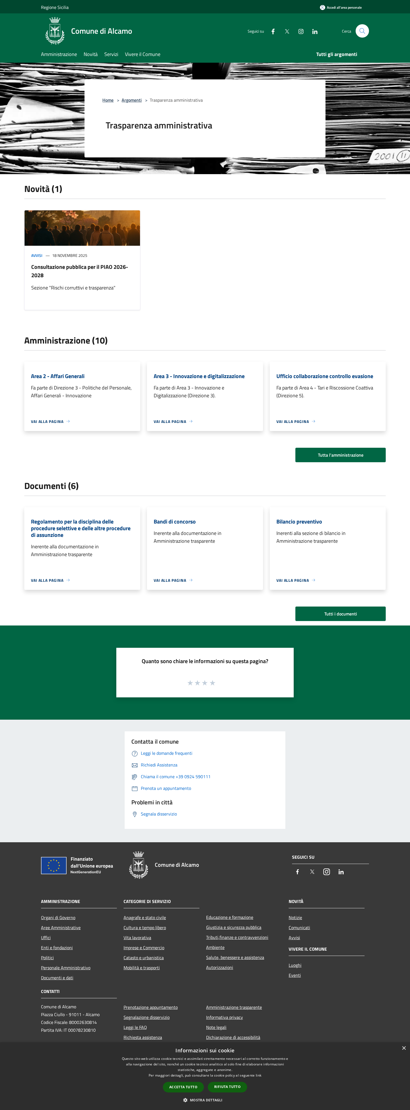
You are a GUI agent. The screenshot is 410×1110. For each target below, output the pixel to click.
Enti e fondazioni (57, 947)
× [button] (404, 1048)
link (258, 1075)
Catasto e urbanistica (144, 957)
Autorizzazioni (219, 967)
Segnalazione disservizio (147, 1017)
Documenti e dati (57, 977)
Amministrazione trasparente (234, 1007)
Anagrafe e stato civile (145, 917)
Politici (47, 957)
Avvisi (36, 255)
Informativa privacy (224, 1017)
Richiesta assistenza (143, 1037)
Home (108, 100)
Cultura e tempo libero (145, 927)
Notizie (295, 917)
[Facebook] (270, 31)
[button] (204, 1100)
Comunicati (299, 927)
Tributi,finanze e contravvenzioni (237, 937)
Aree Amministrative (61, 927)
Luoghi (295, 965)
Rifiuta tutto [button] (227, 1086)
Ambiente (215, 947)
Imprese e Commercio (144, 947)
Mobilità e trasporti (142, 967)
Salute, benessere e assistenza (235, 957)
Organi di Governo (58, 917)
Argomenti (132, 100)
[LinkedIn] (312, 31)
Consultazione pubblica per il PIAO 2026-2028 (79, 270)
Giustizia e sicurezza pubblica (233, 927)
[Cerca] (362, 31)
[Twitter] (284, 31)
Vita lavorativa (137, 937)
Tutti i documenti (340, 613)
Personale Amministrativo (65, 967)
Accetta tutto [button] (183, 1087)
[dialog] (205, 1076)
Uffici (46, 937)
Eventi (295, 975)
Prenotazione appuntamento (151, 1007)
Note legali (216, 1027)
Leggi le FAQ (135, 1027)
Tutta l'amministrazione (340, 455)
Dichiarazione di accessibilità (233, 1037)
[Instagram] (298, 31)
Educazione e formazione (229, 917)
